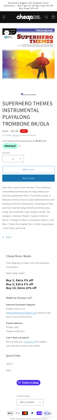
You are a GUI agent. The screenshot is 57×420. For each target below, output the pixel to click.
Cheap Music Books (23, 419)
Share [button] (8, 237)
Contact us (29, 341)
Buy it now (28, 178)
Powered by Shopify (39, 419)
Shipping (15, 135)
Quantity (6, 152)
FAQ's (8, 370)
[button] (3, 17)
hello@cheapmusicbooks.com (21, 312)
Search (9, 363)
